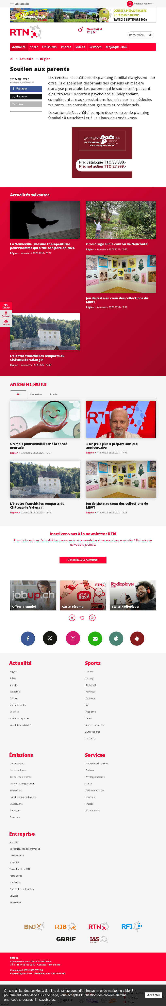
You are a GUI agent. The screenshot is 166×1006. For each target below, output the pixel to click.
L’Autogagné (16, 803)
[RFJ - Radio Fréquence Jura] (132, 926)
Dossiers (14, 711)
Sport (34, 47)
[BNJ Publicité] (33, 926)
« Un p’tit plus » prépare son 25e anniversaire (112, 446)
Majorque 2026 (116, 47)
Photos (66, 47)
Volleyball (90, 691)
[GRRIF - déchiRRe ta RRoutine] (66, 939)
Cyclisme (90, 698)
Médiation (15, 882)
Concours (15, 817)
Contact (14, 895)
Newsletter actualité (20, 725)
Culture (14, 698)
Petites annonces (94, 790)
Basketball (90, 685)
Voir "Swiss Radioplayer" (83, 595)
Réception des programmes (25, 848)
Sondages (15, 810)
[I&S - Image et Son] (99, 939)
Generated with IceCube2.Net (49, 973)
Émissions (49, 47)
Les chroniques (18, 770)
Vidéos (80, 47)
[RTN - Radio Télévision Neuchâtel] (99, 926)
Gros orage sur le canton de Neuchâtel (117, 244)
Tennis (88, 718)
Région (45, 59)
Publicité (14, 862)
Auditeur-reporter (143, 3)
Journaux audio (18, 705)
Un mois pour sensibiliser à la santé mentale (38, 446)
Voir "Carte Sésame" (33, 595)
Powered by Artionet (21, 973)
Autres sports (92, 731)
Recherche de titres (20, 777)
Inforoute (90, 797)
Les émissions (17, 763)
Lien (20, 104)
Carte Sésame (17, 855)
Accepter (153, 995)
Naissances (15, 790)
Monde (13, 685)
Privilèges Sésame (95, 777)
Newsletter (15, 902)
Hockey (89, 678)
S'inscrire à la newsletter (83, 559)
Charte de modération (22, 889)
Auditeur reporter (19, 718)
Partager (21, 88)
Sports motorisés (94, 725)
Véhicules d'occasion (96, 763)
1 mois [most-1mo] (53, 394)
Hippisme (90, 711)
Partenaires (16, 875)
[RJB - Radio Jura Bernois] (66, 926)
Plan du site (54, 964)
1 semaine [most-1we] (36, 394)
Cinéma (89, 770)
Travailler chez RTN (20, 869)
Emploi (89, 803)
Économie (15, 691)
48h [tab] (18, 394)
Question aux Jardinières (23, 797)
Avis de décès (92, 810)
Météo (89, 783)
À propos (14, 842)
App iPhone (116, 639)
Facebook (28, 639)
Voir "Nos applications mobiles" (133, 595)
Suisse (13, 678)
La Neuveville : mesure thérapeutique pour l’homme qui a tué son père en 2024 (42, 246)
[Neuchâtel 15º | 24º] (80, 26)
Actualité (19, 47)
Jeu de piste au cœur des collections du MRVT (117, 300)
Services (95, 47)
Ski (86, 705)
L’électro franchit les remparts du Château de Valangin (37, 358)
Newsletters (95, 639)
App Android (137, 639)
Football (89, 671)
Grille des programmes (22, 783)
